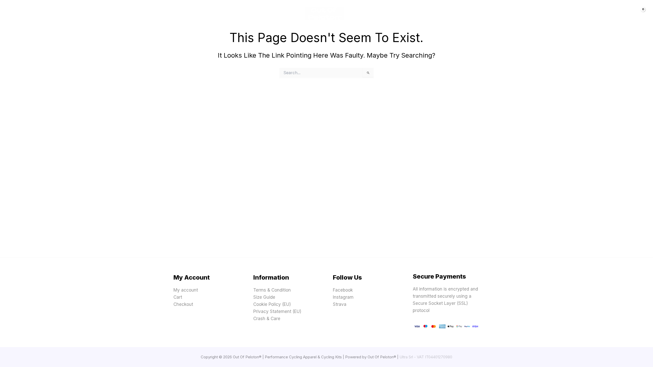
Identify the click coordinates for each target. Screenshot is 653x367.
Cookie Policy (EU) (272, 304)
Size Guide (264, 297)
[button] (39, 13)
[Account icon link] (627, 13)
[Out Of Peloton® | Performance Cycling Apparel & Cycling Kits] (324, 13)
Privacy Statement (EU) (277, 311)
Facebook (343, 290)
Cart (177, 297)
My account (185, 290)
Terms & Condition (272, 290)
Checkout (183, 304)
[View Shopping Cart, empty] (639, 13)
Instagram (343, 297)
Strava (339, 304)
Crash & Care (266, 318)
